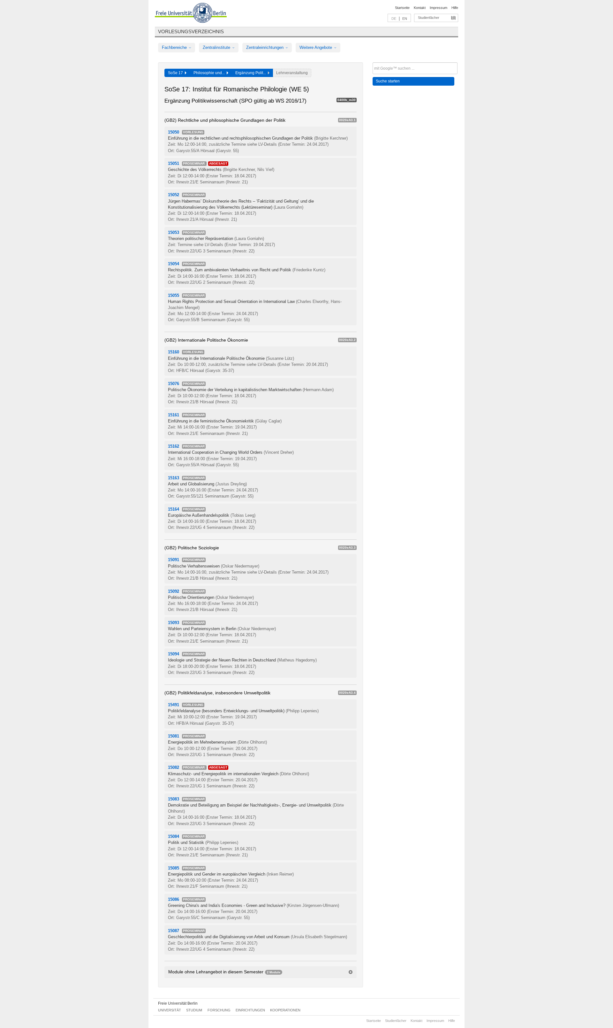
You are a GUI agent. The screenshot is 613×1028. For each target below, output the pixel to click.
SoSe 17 (176, 73)
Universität (169, 1010)
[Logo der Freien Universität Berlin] (191, 14)
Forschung (219, 1010)
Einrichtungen (250, 1010)
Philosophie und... (210, 73)
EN (404, 18)
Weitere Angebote (316, 47)
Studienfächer (428, 17)
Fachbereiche (175, 47)
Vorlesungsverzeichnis (191, 31)
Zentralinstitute (217, 47)
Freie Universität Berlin (178, 1003)
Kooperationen (285, 1010)
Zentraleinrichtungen (265, 47)
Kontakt (420, 8)
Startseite (402, 8)
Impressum (438, 8)
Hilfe (454, 8)
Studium (194, 1010)
